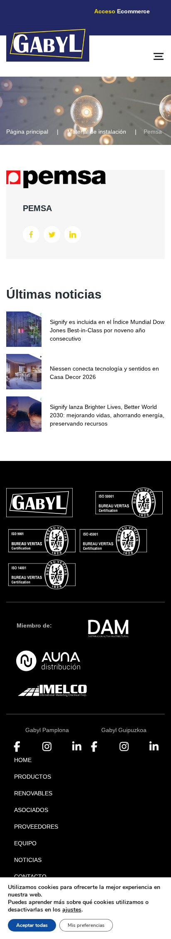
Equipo (25, 843)
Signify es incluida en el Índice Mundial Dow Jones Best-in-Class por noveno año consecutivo (107, 330)
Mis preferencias (86, 925)
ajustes (71, 910)
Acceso (122, 11)
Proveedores (36, 826)
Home (23, 760)
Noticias (28, 860)
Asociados (31, 810)
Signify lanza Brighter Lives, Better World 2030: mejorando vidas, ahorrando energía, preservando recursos (107, 415)
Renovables (33, 793)
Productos (32, 776)
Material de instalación (96, 131)
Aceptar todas (32, 925)
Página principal (27, 131)
